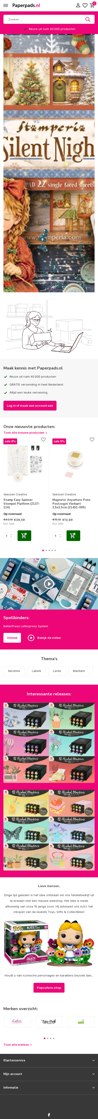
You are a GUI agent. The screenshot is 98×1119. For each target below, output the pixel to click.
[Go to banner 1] (49, 743)
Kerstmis (14, 671)
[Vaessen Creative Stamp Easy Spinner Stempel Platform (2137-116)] (24, 464)
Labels (36, 671)
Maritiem (79, 671)
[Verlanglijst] (85, 5)
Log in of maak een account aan (30, 405)
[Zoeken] (88, 19)
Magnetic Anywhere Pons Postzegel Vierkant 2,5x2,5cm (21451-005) (71, 504)
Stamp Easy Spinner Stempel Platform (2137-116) (21, 504)
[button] (45, 288)
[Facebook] (49, 1115)
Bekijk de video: (49, 637)
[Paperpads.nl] (26, 6)
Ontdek (12, 637)
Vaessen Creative (15, 494)
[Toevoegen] (24, 535)
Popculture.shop (49, 987)
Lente (57, 671)
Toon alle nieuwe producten (23, 432)
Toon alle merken (16, 1044)
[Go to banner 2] (49, 830)
